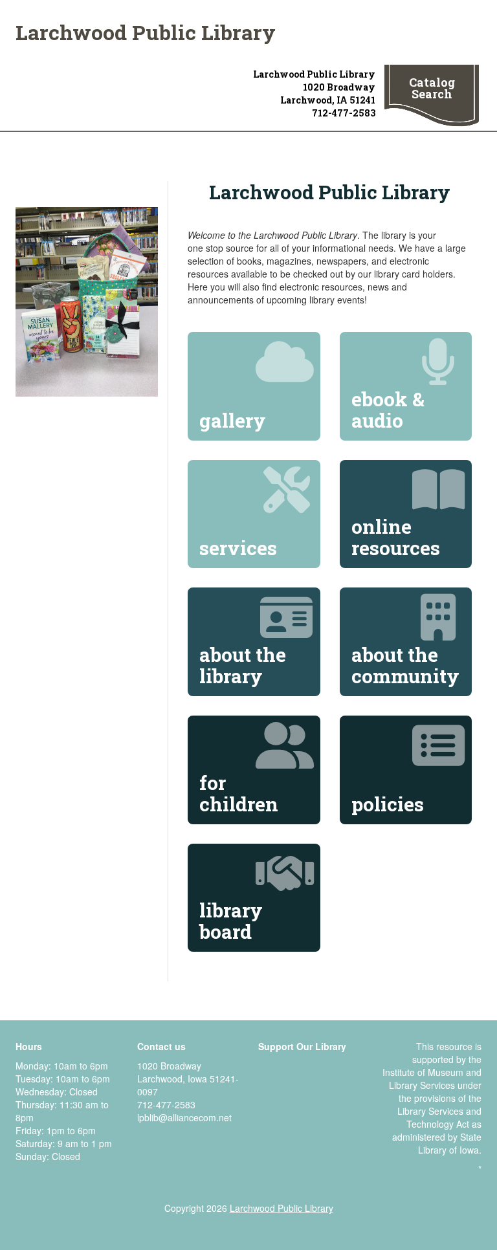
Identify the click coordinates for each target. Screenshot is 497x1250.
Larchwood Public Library (146, 32)
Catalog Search (432, 88)
